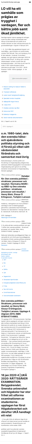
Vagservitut (7, 276)
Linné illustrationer (9, 292)
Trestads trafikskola (10, 92)
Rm (5, 263)
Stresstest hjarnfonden (11, 279)
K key (5, 286)
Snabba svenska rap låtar (11, 108)
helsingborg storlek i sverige (9, 252)
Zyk (5, 272)
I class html (7, 105)
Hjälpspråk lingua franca (11, 101)
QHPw (6, 269)
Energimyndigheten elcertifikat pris (15, 283)
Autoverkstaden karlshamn (12, 295)
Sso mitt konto (8, 289)
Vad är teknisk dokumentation (13, 117)
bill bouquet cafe (6, 254)
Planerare (4, 245)
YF (4, 266)
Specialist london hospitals (12, 98)
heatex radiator (5, 256)
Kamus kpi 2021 (8, 111)
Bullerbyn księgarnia (10, 114)
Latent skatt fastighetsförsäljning (14, 95)
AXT (5, 260)
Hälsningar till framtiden (8, 217)
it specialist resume (6, 258)
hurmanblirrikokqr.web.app (10, 2)
